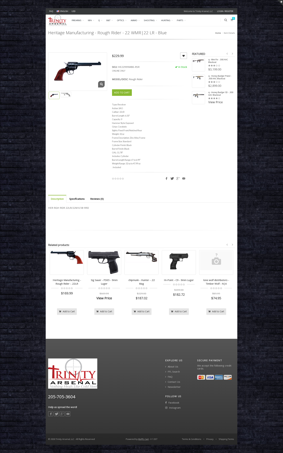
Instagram (174, 407)
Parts (180, 20)
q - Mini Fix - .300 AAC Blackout (218, 61)
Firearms (76, 20)
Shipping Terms (226, 439)
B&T (108, 20)
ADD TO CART (122, 92)
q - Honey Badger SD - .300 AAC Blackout (220, 93)
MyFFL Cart (143, 439)
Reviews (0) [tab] (97, 198)
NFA (90, 20)
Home (218, 33)
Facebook (173, 402)
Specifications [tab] (77, 198)
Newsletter (174, 386)
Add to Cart (68, 311)
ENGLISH (64, 11)
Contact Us (173, 381)
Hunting (165, 20)
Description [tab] (57, 198)
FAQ (51, 11)
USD (73, 11)
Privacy (210, 439)
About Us (172, 366)
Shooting (149, 20)
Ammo (134, 20)
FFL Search (173, 371)
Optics (120, 20)
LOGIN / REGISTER (225, 11)
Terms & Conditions (191, 439)
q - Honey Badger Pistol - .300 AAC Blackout (219, 77)
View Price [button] (215, 102)
